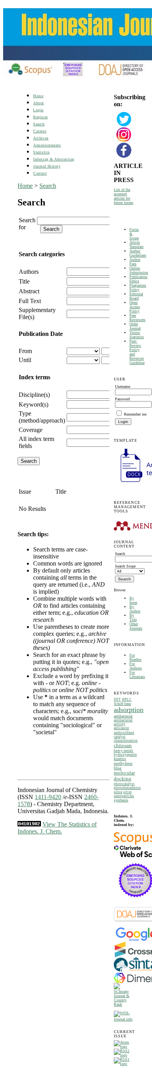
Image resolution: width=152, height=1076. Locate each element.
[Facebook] (124, 157)
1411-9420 (48, 797)
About (38, 103)
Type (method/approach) (42, 417)
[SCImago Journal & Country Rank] (124, 1004)
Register (40, 117)
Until (25, 360)
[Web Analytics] (29, 824)
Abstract (29, 291)
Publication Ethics (138, 279)
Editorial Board (136, 296)
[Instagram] (124, 141)
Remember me (135, 414)
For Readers (135, 657)
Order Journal (135, 326)
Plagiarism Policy (137, 287)
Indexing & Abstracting (53, 159)
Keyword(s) (33, 404)
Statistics (41, 152)
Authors (29, 271)
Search (38, 124)
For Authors (135, 666)
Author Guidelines (137, 253)
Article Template (136, 244)
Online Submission (138, 270)
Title (24, 281)
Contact (40, 173)
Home (38, 96)
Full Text (30, 301)
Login (38, 110)
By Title (133, 617)
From (25, 351)
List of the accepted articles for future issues (123, 196)
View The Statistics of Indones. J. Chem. (57, 828)
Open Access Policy (134, 306)
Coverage (30, 429)
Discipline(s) (34, 394)
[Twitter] (124, 125)
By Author (134, 609)
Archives (40, 138)
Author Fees (134, 261)
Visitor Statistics (136, 334)
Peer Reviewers (137, 317)
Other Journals (135, 626)
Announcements (47, 145)
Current (39, 131)
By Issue (133, 600)
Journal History (46, 166)
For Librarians (137, 674)
